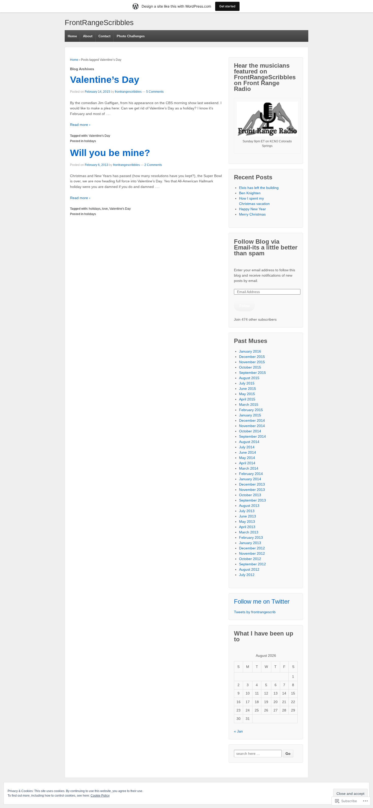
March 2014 (248, 468)
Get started (227, 6)
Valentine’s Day (104, 79)
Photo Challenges (131, 36)
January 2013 (250, 543)
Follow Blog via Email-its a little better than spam (265, 247)
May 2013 (247, 522)
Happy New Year (252, 209)
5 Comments (155, 91)
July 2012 (247, 575)
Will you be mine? (110, 153)
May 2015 (247, 394)
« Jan (238, 731)
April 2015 (247, 399)
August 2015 (249, 378)
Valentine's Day (99, 136)
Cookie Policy (100, 795)
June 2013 (247, 516)
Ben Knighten (250, 193)
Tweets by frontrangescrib (255, 612)
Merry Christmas (252, 214)
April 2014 (247, 463)
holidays (90, 141)
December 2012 (252, 548)
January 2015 (250, 415)
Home (72, 36)
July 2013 (247, 511)
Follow (244, 306)
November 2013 (252, 490)
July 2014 (247, 447)
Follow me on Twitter (262, 601)
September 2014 (252, 436)
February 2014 (251, 474)
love (105, 208)
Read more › (80, 125)
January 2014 (250, 479)
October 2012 (250, 559)
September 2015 (252, 373)
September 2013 (252, 500)
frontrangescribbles (128, 91)
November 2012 (252, 553)
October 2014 (250, 431)
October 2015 (250, 367)
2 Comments (153, 165)
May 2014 (247, 458)
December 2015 (252, 357)
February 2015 (251, 410)
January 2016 (250, 351)
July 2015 (247, 383)
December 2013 (252, 484)
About (87, 36)
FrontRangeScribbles (99, 22)
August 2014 (249, 442)
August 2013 (249, 506)
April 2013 (247, 527)
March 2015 (248, 404)
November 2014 (252, 426)
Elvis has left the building (259, 188)
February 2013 (251, 537)
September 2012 (252, 564)
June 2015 (247, 389)
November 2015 (252, 362)
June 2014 (247, 452)
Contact (104, 36)
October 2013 (250, 495)
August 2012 (249, 569)
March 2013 (248, 532)
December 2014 (252, 420)
